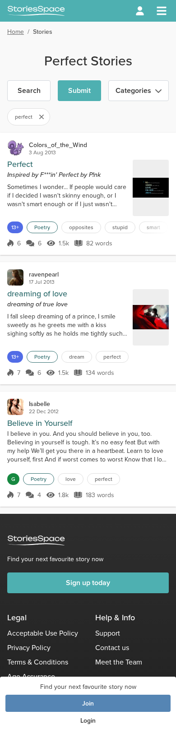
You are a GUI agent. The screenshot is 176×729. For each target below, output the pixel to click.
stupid (120, 227)
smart (153, 227)
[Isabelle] (15, 407)
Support (107, 633)
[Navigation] (161, 11)
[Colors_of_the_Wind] (15, 148)
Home (15, 31)
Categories (133, 90)
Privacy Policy (29, 647)
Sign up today (88, 582)
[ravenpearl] (15, 277)
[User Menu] (140, 11)
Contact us (112, 647)
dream (76, 356)
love (70, 479)
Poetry (42, 227)
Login (88, 720)
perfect (112, 356)
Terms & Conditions (37, 662)
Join (88, 703)
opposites (81, 227)
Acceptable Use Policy (42, 633)
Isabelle (39, 403)
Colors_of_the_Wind (58, 144)
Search (29, 90)
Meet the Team (118, 662)
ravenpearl (44, 274)
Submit (79, 90)
